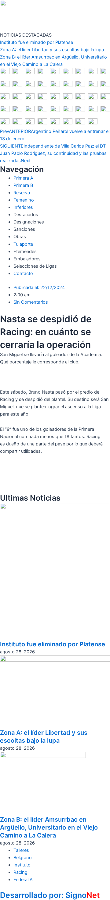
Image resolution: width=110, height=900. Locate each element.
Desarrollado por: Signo (50, 895)
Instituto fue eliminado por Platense (36, 42)
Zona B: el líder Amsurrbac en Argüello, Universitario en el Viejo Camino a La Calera (49, 827)
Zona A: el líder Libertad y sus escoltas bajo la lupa (52, 49)
